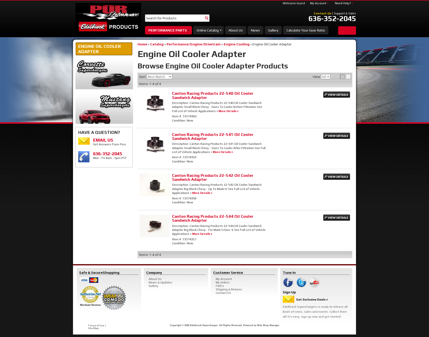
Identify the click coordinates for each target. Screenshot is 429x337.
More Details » (228, 111)
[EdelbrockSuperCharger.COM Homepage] (108, 18)
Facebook (288, 282)
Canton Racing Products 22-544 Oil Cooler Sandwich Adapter (212, 218)
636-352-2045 (332, 18)
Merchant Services (90, 305)
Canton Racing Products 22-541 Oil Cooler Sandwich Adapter (212, 136)
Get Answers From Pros (109, 141)
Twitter (301, 282)
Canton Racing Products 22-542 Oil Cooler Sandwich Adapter (212, 177)
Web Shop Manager (268, 325)
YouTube (314, 282)
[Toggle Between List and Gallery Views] (345, 76)
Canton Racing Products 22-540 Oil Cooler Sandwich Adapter (212, 95)
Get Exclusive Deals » (312, 299)
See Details (336, 95)
